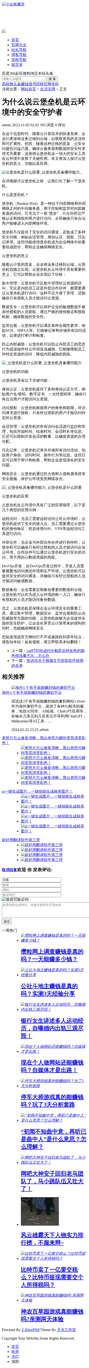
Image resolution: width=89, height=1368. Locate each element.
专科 (55, 84)
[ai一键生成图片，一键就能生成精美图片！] (54, 801)
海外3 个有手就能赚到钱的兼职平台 (32, 693)
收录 (15, 1352)
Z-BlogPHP (30, 1330)
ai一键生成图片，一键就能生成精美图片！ (37, 791)
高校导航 (19, 60)
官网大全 (19, 45)
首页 (15, 40)
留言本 (17, 65)
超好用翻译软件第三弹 (21, 840)
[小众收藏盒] (13, 4)
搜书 (32, 84)
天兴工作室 (66, 1330)
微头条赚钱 (18, 84)
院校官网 (43, 84)
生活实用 (47, 89)
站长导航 (19, 50)
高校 (5, 84)
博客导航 (19, 55)
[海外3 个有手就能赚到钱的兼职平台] (43, 688)
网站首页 (28, 89)
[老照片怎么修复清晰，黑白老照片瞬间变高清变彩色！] (54, 753)
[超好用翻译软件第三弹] (42, 845)
